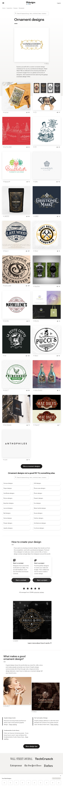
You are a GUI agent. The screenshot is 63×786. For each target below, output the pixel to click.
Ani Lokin (6, 321)
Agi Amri (6, 112)
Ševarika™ (7, 706)
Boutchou (37, 321)
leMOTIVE (6, 216)
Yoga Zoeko (37, 286)
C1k (35, 112)
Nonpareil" (37, 425)
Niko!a (47, 63)
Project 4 (6, 251)
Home (4, 8)
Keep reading (13, 724)
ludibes (36, 181)
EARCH (36, 216)
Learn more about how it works (39, 643)
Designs (15, 8)
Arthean (34, 711)
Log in (59, 3)
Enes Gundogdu (7, 425)
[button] (60, 775)
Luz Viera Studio (8, 147)
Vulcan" (36, 251)
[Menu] (3, 3)
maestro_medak (7, 285)
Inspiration (9, 8)
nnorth (5, 459)
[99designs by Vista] (30, 3)
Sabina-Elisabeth (38, 390)
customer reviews (39, 592)
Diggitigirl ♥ (7, 181)
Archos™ (6, 390)
